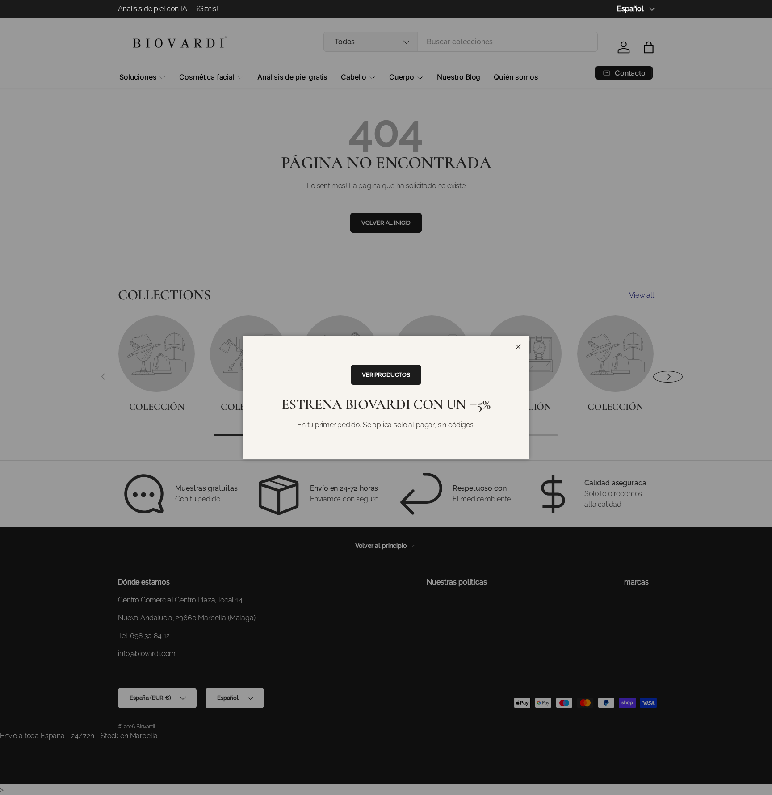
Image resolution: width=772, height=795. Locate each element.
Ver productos (386, 374)
